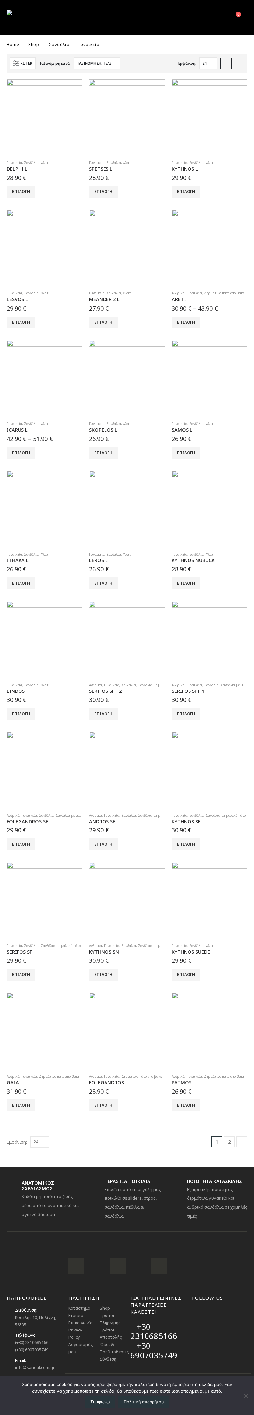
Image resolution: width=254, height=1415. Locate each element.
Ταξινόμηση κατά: (54, 63)
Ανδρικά (178, 293)
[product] (44, 117)
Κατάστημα (79, 1308)
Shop (105, 1308)
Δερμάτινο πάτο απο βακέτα (226, 293)
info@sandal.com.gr (35, 1367)
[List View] (238, 63)
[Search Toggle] (218, 17)
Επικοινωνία (80, 1323)
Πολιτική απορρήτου (144, 1401)
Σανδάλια (31, 162)
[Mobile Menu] (202, 17)
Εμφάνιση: (187, 63)
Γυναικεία (14, 162)
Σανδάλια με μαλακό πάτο (158, 685)
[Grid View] (226, 63)
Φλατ (44, 162)
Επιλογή (21, 191)
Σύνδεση (108, 1359)
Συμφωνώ (100, 1401)
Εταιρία (75, 1315)
